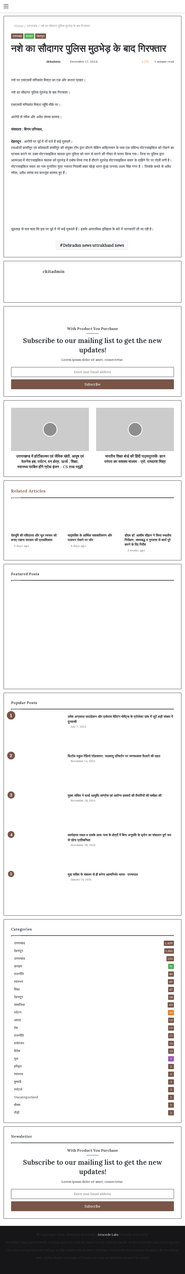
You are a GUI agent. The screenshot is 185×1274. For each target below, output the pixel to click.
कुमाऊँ (17, 1082)
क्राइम (29, 36)
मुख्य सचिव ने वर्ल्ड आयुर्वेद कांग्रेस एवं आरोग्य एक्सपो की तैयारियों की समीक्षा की (114, 795)
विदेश (17, 1051)
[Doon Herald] (37, 6)
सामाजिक (19, 1005)
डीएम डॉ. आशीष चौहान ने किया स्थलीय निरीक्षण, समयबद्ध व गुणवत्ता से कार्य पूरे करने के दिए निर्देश (148, 540)
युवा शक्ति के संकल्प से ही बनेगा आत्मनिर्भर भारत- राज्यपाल (103, 874)
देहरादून (41, 36)
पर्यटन (17, 1012)
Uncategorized (26, 1097)
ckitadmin (53, 61)
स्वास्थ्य (18, 981)
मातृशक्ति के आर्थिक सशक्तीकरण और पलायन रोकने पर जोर (90, 537)
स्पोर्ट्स (18, 1089)
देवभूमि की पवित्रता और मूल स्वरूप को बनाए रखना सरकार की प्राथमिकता (34, 537)
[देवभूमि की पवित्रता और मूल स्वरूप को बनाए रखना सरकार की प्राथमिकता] (35, 517)
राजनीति (19, 974)
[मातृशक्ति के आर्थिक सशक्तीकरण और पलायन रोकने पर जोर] (92, 517)
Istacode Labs (108, 1234)
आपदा (17, 1020)
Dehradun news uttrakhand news (93, 245)
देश (16, 1028)
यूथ (16, 1059)
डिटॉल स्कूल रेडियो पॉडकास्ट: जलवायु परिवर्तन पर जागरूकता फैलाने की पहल (114, 756)
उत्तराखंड (32, 26)
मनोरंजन (19, 1043)
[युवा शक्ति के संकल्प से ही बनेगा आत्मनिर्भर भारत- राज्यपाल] (37, 890)
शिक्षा (17, 989)
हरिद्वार (18, 1066)
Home (18, 26)
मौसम (17, 1105)
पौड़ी (16, 1112)
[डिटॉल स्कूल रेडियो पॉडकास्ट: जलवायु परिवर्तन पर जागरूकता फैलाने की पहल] (37, 772)
